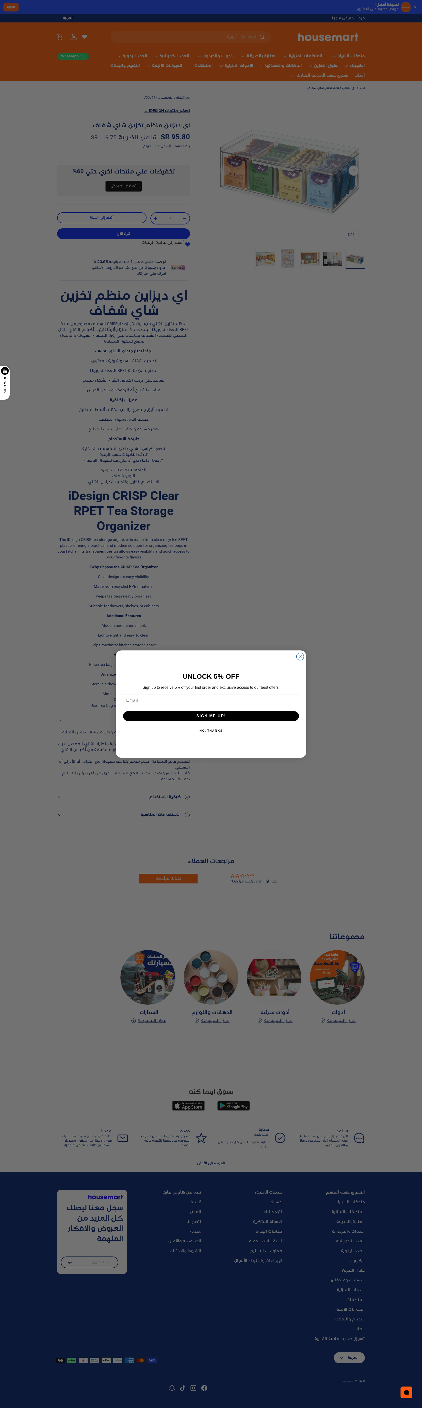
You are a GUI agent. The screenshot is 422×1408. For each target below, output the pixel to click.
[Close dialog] (300, 656)
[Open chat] (406, 1392)
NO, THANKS (211, 730)
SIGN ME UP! (211, 716)
